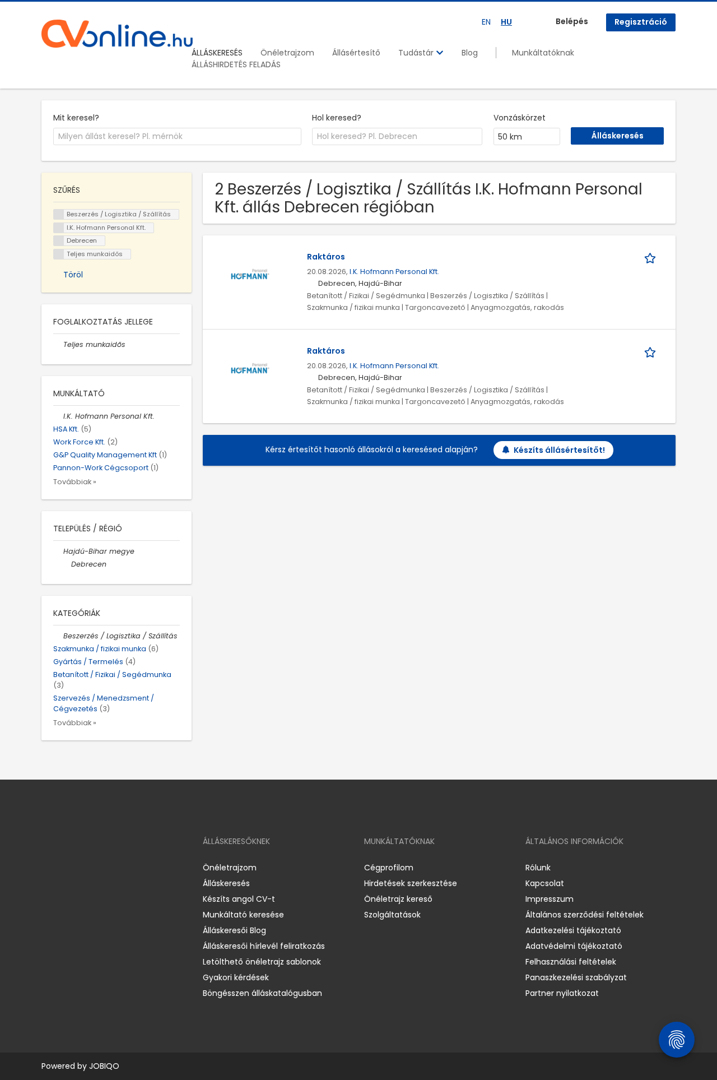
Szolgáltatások (392, 914)
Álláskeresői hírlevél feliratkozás (264, 946)
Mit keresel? (76, 117)
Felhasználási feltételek (570, 961)
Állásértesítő (356, 52)
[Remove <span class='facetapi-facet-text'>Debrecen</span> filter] (59, 240)
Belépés (572, 21)
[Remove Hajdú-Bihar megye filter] (58, 551)
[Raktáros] (249, 274)
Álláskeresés (226, 883)
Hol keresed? (336, 117)
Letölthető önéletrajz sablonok (262, 961)
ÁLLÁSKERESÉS (217, 52)
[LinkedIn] (86, 868)
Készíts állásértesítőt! (559, 450)
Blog (470, 52)
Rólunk (538, 867)
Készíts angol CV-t (239, 899)
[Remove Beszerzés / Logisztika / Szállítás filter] (58, 636)
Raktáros (326, 256)
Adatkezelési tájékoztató (573, 930)
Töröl (73, 274)
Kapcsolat (544, 883)
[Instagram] (68, 868)
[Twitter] (103, 868)
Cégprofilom (388, 867)
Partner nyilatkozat (562, 993)
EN (486, 21)
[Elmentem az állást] (652, 257)
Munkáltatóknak (543, 52)
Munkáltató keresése (243, 914)
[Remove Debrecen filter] (66, 564)
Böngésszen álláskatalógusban (262, 993)
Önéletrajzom (287, 52)
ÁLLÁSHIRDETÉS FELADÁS (236, 64)
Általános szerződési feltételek (584, 914)
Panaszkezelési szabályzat (576, 977)
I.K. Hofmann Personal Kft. (394, 271)
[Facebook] (49, 868)
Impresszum (549, 899)
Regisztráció (640, 21)
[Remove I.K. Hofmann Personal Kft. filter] (58, 416)
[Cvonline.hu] (117, 34)
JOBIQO (104, 1066)
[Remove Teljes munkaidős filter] (58, 344)
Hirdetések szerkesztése (410, 883)
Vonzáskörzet (519, 117)
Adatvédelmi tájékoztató (573, 946)
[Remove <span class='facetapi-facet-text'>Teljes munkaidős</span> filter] (59, 254)
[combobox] (177, 137)
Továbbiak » (74, 481)
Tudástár (417, 52)
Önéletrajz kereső (398, 899)
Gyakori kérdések (236, 977)
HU (506, 21)
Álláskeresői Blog (234, 930)
